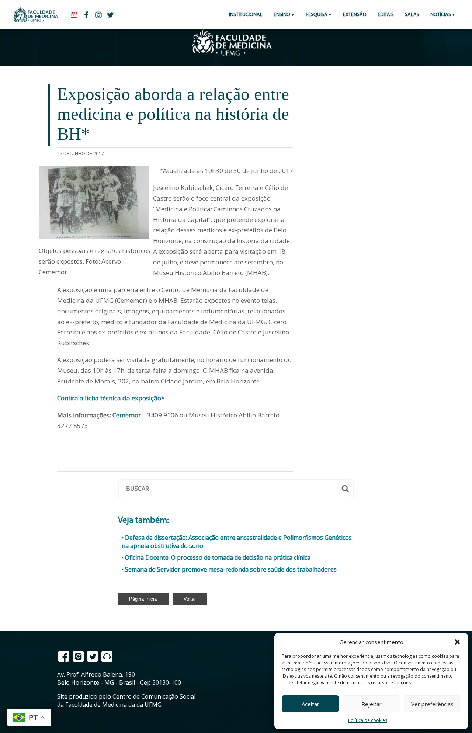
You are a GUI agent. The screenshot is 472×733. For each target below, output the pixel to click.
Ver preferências (432, 704)
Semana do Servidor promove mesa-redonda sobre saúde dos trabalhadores (231, 569)
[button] (457, 642)
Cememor (126, 415)
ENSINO (282, 15)
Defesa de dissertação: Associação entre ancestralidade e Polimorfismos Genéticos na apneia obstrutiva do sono (237, 542)
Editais (386, 15)
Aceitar (310, 704)
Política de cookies (367, 720)
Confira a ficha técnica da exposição (109, 398)
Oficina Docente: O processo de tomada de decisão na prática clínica (217, 557)
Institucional (246, 15)
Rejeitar (371, 704)
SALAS (412, 15)
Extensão (355, 15)
